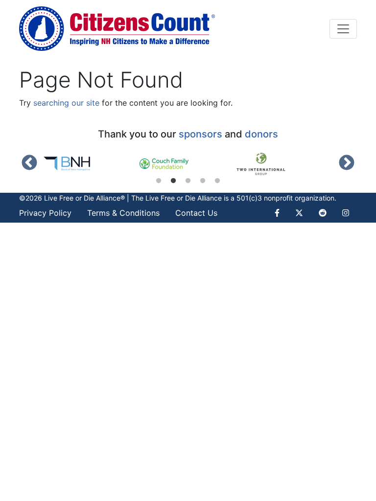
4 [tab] (203, 181)
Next (346, 163)
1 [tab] (159, 181)
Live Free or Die (170, 198)
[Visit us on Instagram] (345, 213)
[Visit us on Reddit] (322, 213)
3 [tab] (188, 181)
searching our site (66, 103)
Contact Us (196, 213)
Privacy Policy (45, 213)
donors (261, 134)
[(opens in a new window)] (91, 164)
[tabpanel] (91, 164)
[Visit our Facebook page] (281, 213)
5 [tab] (217, 181)
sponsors (200, 134)
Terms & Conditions (123, 213)
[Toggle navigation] (343, 29)
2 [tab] (173, 181)
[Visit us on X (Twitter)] (299, 213)
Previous (29, 163)
